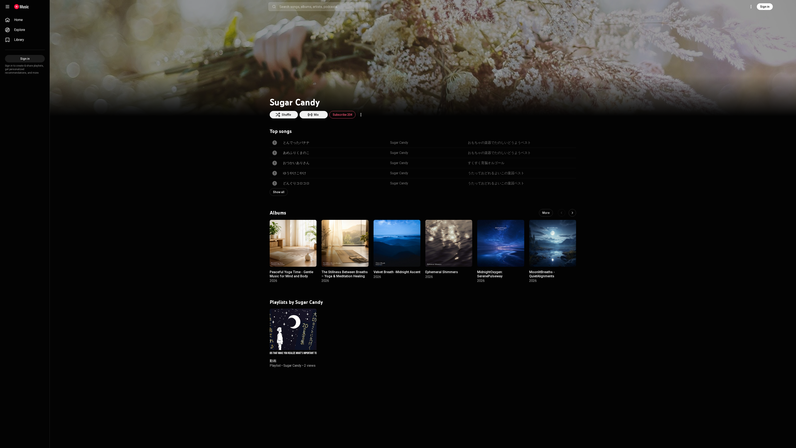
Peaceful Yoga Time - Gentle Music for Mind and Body (291, 274)
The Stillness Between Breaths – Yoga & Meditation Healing (345, 274)
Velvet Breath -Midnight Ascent (397, 272)
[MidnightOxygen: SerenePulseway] (500, 243)
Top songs (281, 131)
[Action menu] (361, 114)
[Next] (572, 213)
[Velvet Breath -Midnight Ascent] (397, 243)
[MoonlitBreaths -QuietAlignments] (552, 243)
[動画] (293, 331)
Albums (278, 212)
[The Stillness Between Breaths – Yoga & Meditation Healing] (345, 243)
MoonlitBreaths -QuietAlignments (542, 274)
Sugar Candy (292, 365)
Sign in (764, 6)
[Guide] (7, 6)
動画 (273, 361)
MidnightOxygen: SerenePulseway (490, 274)
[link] (25, 20)
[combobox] (323, 6)
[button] (310, 260)
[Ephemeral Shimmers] (448, 243)
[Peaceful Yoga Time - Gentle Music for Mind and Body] (293, 243)
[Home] (21, 6)
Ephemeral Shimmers (441, 272)
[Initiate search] (274, 6)
